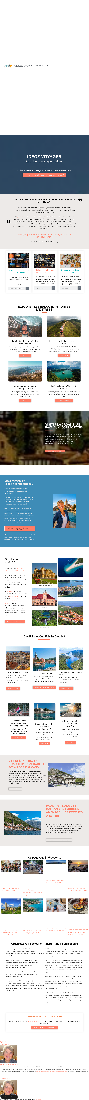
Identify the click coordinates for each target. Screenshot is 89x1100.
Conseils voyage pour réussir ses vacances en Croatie (18, 723)
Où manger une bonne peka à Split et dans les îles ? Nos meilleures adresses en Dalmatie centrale (78, 932)
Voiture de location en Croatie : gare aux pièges (70, 723)
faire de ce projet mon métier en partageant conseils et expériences (51, 1071)
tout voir (39, 1099)
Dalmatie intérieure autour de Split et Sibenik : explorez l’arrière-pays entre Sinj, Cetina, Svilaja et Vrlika (55, 882)
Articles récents (5, 1044)
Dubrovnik (10, 591)
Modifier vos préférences (9, 1097)
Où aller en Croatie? (11, 560)
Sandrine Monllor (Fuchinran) (9, 1064)
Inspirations (28, 65)
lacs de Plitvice (14, 596)
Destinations (18, 65)
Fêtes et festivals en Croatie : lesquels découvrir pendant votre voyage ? (32, 892)
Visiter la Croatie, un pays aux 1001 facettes (64, 426)
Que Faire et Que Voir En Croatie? (44, 636)
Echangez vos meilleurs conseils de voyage (44, 1017)
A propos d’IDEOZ (20, 66)
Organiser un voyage (41, 65)
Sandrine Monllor (9, 1066)
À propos (3, 1042)
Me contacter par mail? (5, 1078)
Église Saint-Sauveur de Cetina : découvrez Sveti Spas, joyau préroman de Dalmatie (10, 932)
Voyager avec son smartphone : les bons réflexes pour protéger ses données (56, 930)
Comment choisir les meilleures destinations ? (44, 726)
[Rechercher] (27, 288)
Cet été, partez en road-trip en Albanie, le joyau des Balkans (28, 764)
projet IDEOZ (22, 217)
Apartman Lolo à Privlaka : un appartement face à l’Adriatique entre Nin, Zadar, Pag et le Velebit (32, 930)
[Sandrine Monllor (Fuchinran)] (8, 1062)
